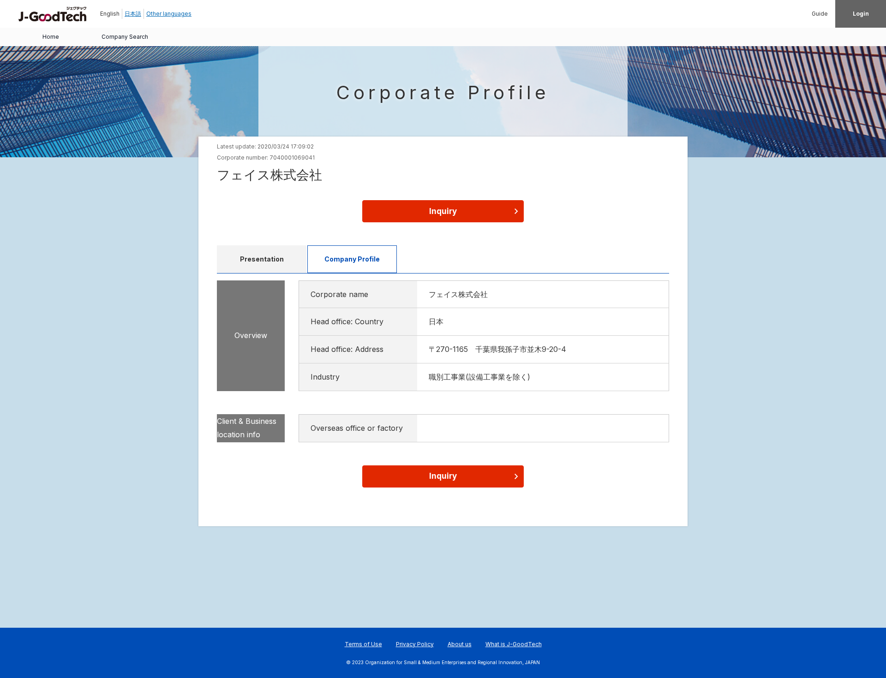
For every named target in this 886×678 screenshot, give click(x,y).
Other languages (169, 13)
